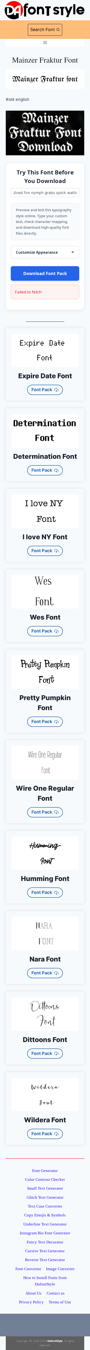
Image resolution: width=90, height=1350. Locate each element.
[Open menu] (45, 42)
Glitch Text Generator (45, 1197)
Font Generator (45, 1170)
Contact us (56, 1293)
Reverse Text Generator (45, 1260)
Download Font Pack (45, 273)
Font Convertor (28, 1269)
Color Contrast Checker (45, 1179)
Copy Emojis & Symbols (45, 1215)
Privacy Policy (31, 1302)
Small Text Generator (45, 1188)
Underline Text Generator (45, 1224)
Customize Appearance (37, 252)
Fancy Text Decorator (45, 1242)
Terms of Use (60, 1302)
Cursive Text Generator (45, 1251)
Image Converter (60, 1269)
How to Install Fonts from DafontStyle (45, 1280)
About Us (33, 1293)
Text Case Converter (45, 1206)
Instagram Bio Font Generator (45, 1233)
